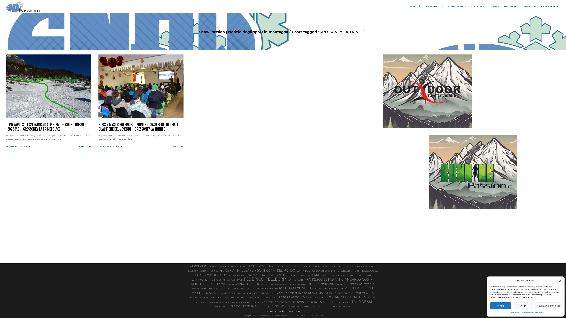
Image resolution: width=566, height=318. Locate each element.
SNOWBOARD (283, 302)
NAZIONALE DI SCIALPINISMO (289, 293)
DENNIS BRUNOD (321, 275)
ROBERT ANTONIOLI (293, 297)
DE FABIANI (292, 275)
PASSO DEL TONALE (346, 293)
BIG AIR (350, 266)
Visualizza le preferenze (548, 305)
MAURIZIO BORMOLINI (333, 289)
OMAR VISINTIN (326, 292)
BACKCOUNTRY (339, 266)
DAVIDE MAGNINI (277, 275)
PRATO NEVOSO (232, 298)
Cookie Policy (513, 312)
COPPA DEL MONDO (280, 270)
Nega (523, 305)
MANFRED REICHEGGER (212, 289)
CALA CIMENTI (193, 271)
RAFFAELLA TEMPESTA (269, 298)
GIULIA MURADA (222, 284)
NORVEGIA (309, 293)
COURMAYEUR (238, 275)
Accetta (500, 305)
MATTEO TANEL (317, 289)
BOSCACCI (370, 266)
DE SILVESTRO (338, 275)
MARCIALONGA (231, 289)
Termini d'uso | (281, 311)
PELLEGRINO (362, 293)
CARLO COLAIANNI (215, 271)
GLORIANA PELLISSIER (245, 283)
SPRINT (328, 302)
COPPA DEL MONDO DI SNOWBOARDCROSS (359, 271)
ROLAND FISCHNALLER (346, 297)
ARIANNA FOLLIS (322, 266)
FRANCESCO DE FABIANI (322, 279)
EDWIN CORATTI (364, 275)
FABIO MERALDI (237, 280)
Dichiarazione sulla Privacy (532, 312)
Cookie (297, 311)
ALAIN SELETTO (235, 266)
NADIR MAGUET (253, 293)
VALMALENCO (306, 306)
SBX (373, 298)
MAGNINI (196, 289)
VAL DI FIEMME (275, 306)
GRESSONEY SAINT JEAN (269, 284)
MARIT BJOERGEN (267, 288)
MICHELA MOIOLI (358, 288)
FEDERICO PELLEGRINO (267, 279)
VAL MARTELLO (319, 307)
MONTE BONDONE (229, 293)
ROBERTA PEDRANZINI (317, 298)
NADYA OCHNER (268, 293)
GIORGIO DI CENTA (201, 284)
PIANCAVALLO (195, 298)
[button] (560, 280)
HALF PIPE (284, 284)
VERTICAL (346, 306)
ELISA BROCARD (199, 280)
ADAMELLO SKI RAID (218, 266)
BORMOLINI (359, 266)
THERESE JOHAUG (342, 302)
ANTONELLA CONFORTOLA (292, 266)
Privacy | (290, 311)
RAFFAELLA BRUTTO (252, 298)
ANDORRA (275, 266)
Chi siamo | (270, 311)
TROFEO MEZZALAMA (243, 306)
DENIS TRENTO (304, 275)
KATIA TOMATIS (301, 284)
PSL (241, 297)
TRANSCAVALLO (222, 306)
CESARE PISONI (253, 270)
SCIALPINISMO (199, 302)
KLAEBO (313, 283)
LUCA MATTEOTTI (342, 284)
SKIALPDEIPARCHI (246, 302)
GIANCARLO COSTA (357, 279)
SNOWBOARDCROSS (306, 302)
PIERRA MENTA (210, 297)
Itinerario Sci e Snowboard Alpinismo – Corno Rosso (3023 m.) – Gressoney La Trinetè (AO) (45, 127)
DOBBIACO (351, 275)
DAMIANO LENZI (256, 274)
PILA (221, 298)
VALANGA (261, 306)
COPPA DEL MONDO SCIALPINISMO (213, 275)
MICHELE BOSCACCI (205, 292)
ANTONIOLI (309, 266)
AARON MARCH (199, 266)
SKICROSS (259, 302)
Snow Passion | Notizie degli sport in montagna (243, 32)
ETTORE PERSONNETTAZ (218, 280)
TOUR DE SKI (362, 302)
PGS (371, 292)
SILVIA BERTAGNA (214, 302)
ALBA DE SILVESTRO (256, 266)
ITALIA (291, 284)
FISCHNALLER (297, 280)
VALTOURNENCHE (334, 307)
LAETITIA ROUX (327, 284)
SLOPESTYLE (270, 302)
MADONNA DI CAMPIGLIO (362, 284)
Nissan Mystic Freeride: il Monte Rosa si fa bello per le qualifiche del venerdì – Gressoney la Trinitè (138, 127)
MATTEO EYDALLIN (295, 288)
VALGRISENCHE (292, 306)
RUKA (368, 298)
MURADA (241, 293)
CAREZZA (202, 271)
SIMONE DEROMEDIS (229, 302)
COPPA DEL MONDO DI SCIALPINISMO (317, 270)
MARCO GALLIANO (247, 289)
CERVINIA (233, 270)
